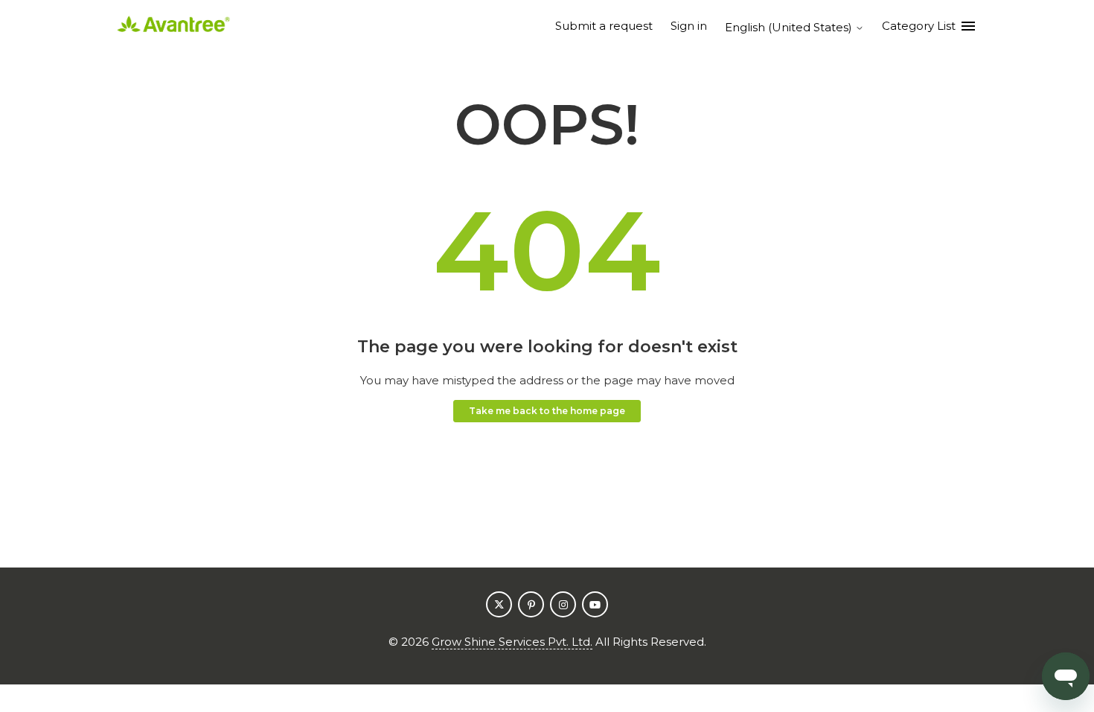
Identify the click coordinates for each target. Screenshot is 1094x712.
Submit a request (604, 26)
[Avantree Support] (173, 26)
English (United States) (790, 27)
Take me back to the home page (547, 410)
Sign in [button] (689, 26)
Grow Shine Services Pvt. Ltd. (512, 642)
